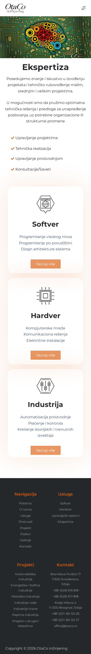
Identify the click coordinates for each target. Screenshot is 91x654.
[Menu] (83, 8)
